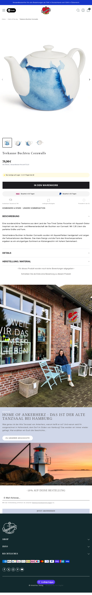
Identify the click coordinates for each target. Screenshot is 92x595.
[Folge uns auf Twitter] (9, 569)
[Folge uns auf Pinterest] (17, 569)
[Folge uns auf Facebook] (4, 569)
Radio (13, 10)
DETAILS (6, 253)
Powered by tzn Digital (54, 585)
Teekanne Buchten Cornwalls (29, 19)
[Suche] (78, 10)
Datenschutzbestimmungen (42, 502)
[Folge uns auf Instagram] (13, 569)
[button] (2, 79)
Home (4, 19)
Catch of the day (13, 19)
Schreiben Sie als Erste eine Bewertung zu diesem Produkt (46, 274)
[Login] (83, 10)
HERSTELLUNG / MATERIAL (16, 261)
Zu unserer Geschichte (18, 438)
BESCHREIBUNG (10, 216)
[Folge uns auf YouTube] (22, 569)
